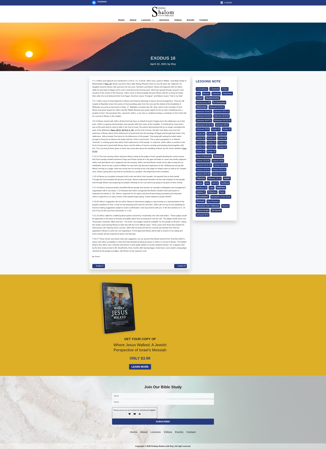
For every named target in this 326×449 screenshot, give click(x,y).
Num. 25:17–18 (117, 130)
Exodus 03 (201, 134)
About (133, 20)
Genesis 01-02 (218, 161)
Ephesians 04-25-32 (222, 120)
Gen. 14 (108, 84)
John (207, 183)
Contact (203, 20)
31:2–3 (127, 130)
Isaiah (227, 178)
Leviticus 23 (202, 187)
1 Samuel (214, 89)
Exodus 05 (222, 134)
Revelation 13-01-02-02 (220, 197)
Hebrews (201, 178)
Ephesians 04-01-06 (221, 116)
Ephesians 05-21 (222, 125)
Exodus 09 (201, 143)
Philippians (212, 192)
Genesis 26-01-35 (203, 174)
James (199, 183)
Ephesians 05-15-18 (205, 125)
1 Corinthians (202, 89)
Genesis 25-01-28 (220, 165)
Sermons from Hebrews (208, 206)
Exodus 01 (216, 129)
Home (121, 20)
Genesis (218, 156)
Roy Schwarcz (213, 201)
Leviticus (225, 183)
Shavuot (225, 206)
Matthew (220, 187)
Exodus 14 (222, 147)
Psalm (222, 192)
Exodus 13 (211, 147)
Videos (178, 20)
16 (132, 130)
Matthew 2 (201, 192)
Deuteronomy (212, 98)
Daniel (200, 98)
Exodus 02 (227, 129)
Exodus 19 (182, 266)
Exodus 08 (222, 138)
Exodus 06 (201, 138)
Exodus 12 (201, 147)
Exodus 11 (222, 143)
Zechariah (216, 210)
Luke (211, 188)
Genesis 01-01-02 (203, 161)
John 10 (215, 183)
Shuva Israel (203, 210)
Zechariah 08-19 (202, 215)
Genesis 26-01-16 (219, 170)
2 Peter (225, 89)
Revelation (202, 196)
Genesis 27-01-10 (219, 174)
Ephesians (202, 107)
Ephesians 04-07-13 (204, 120)
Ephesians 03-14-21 (204, 116)
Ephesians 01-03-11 (216, 107)
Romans (201, 201)
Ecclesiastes (219, 102)
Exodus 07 (211, 138)
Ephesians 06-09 (203, 129)
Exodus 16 (211, 151)
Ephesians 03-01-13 (221, 112)
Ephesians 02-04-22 (204, 112)
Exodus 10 (211, 143)
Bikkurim (206, 94)
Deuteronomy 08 (203, 103)
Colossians (227, 93)
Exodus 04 (211, 134)
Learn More (140, 366)
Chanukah (216, 94)
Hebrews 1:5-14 (214, 178)
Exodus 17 (100, 266)
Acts (198, 93)
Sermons (164, 20)
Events (190, 20)
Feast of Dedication (204, 156)
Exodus (97, 256)
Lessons (146, 20)
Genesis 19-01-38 (204, 165)
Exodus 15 (201, 151)
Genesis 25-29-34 (203, 170)
